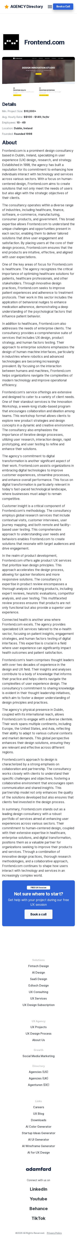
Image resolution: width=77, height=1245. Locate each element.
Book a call (38, 914)
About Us (38, 1040)
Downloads (38, 1120)
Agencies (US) (38, 1072)
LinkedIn (38, 1189)
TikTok (38, 1218)
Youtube (38, 1198)
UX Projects (38, 1027)
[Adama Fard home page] (38, 1168)
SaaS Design (38, 979)
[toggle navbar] (50, 7)
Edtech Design (38, 985)
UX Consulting (38, 992)
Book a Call (63, 6)
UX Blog (38, 1113)
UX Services (38, 998)
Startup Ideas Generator (38, 1133)
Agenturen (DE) (38, 1085)
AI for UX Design (38, 1152)
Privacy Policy (54, 1233)
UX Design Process (38, 1033)
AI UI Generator (38, 1139)
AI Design (38, 972)
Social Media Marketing (39, 1056)
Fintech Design (38, 966)
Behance (38, 1208)
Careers (38, 1107)
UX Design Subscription (39, 1005)
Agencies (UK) (38, 1078)
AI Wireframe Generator (38, 1146)
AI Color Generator (38, 1126)
